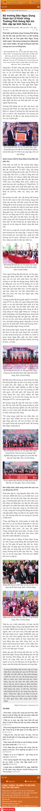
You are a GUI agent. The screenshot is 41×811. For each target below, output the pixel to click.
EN (6, 7)
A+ (37, 30)
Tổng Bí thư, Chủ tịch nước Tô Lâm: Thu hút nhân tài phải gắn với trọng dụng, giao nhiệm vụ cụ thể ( (20, 737)
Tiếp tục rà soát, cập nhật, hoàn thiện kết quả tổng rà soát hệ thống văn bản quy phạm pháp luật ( (20, 722)
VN (3, 7)
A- (33, 30)
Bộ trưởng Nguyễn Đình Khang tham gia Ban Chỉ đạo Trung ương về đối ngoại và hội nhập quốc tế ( (20, 730)
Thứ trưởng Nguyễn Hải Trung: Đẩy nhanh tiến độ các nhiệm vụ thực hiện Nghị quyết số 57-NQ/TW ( (20, 762)
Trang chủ (11, 781)
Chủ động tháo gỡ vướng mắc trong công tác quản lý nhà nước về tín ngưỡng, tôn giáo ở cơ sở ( (20, 749)
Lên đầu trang (31, 781)
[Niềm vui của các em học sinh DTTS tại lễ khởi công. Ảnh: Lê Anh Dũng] (20, 603)
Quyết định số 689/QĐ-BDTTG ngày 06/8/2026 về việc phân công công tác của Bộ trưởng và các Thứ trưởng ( (20, 769)
